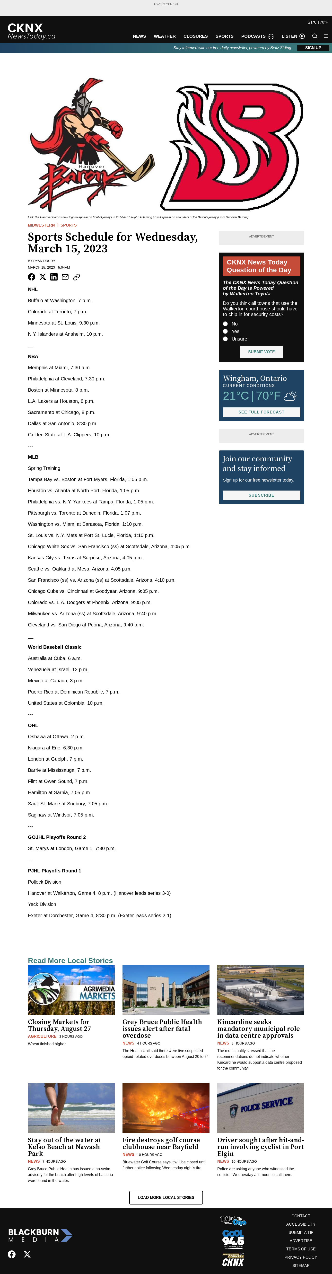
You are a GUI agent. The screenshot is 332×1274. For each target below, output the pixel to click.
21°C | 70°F (318, 22)
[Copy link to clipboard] (76, 277)
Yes (235, 331)
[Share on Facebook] (31, 277)
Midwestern (41, 225)
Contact (300, 1216)
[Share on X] (42, 277)
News (128, 1043)
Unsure (239, 339)
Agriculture (42, 1036)
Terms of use (301, 1249)
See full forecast (261, 412)
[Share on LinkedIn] (54, 277)
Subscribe (261, 495)
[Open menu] (326, 36)
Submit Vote (261, 352)
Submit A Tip (301, 1232)
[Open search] (315, 36)
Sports (69, 225)
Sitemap (301, 1266)
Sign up (313, 48)
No (235, 323)
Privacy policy (301, 1257)
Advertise (301, 1241)
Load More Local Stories (166, 1197)
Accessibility (301, 1224)
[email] (65, 277)
